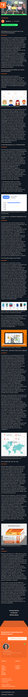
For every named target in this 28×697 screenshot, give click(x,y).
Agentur (4, 668)
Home (3, 665)
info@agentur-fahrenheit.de (8, 686)
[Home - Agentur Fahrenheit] (3, 5)
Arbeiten (4, 670)
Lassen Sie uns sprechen (16, 638)
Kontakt (3, 673)
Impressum (11, 694)
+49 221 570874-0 (6, 684)
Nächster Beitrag (14, 615)
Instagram (17, 667)
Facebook (17, 665)
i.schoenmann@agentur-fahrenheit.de (12, 652)
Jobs (3, 671)
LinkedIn (17, 668)
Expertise (4, 667)
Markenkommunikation (9, 25)
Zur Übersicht (4, 18)
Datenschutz (4, 694)
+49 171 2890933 (7, 654)
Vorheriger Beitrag (14, 610)
